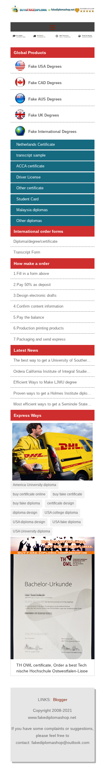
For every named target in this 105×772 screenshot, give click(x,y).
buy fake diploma (26, 503)
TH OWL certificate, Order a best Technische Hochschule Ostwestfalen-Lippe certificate (52, 671)
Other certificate (29, 188)
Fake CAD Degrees (45, 83)
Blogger (60, 699)
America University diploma (34, 485)
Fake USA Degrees (45, 66)
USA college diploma (61, 513)
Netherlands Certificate (35, 144)
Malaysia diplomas (32, 210)
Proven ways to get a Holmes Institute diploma (52, 393)
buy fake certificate (67, 494)
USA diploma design (29, 522)
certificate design (60, 503)
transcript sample (31, 155)
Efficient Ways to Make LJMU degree (45, 382)
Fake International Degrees (52, 131)
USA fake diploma (66, 522)
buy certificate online (29, 494)
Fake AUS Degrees (45, 99)
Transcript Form (26, 252)
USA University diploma (31, 531)
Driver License (28, 177)
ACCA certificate (30, 166)
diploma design (25, 513)
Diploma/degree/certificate (35, 241)
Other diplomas (29, 220)
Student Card (27, 199)
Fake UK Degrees (43, 115)
